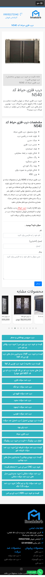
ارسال (38, 283)
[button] (40, 3)
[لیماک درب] (35, 14)
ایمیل (40, 241)
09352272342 (11, 14)
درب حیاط (21, 208)
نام (41, 230)
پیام (40, 252)
